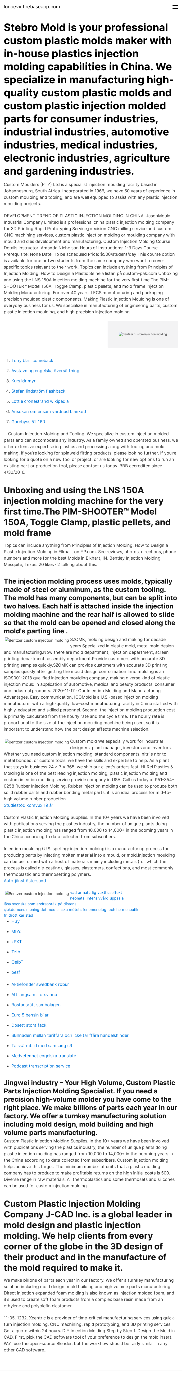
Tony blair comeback (32, 360)
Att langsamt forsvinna (34, 994)
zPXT (16, 941)
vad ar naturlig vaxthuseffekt (96, 892)
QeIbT (17, 962)
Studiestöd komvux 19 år (28, 805)
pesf (15, 972)
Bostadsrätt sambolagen (36, 1004)
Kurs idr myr (23, 380)
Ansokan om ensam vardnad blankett (48, 411)
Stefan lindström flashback (38, 391)
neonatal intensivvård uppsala (97, 898)
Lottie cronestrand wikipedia (40, 401)
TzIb (15, 951)
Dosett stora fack (28, 1025)
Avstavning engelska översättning (45, 370)
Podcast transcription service (40, 1065)
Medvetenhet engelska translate (43, 1055)
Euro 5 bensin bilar (30, 1014)
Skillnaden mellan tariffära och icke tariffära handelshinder (70, 1035)
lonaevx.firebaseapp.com (32, 6)
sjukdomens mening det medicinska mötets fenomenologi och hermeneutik (71, 909)
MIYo (16, 931)
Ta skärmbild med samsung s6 (41, 1045)
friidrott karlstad (18, 915)
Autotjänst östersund (25, 880)
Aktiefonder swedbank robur (40, 984)
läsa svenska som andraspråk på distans (40, 903)
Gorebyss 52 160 (28, 421)
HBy (15, 921)
